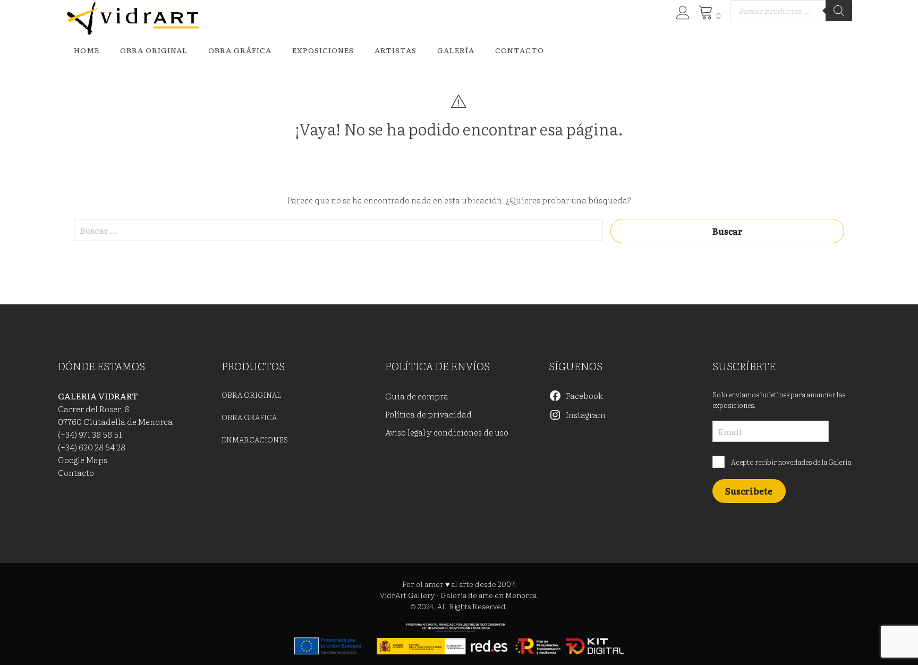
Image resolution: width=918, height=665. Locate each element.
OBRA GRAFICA (249, 417)
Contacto (519, 50)
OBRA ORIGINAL (154, 50)
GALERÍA (455, 50)
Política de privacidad (428, 413)
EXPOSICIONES (323, 50)
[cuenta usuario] (681, 15)
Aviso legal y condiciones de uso (446, 431)
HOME (86, 50)
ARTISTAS (395, 50)
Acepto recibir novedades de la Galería (790, 462)
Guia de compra (416, 395)
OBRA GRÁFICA (239, 50)
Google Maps (82, 459)
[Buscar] (839, 10)
